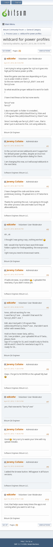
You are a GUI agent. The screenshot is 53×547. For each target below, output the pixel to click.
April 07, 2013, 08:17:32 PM (13, 186)
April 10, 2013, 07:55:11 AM (13, 499)
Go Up (5, 525)
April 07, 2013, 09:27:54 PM (13, 274)
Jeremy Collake (15, 141)
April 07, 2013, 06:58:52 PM (13, 146)
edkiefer (11, 58)
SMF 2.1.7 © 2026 (20, 544)
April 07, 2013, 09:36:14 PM (13, 307)
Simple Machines (33, 544)
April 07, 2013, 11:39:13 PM (13, 401)
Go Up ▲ (29, 541)
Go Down (6, 51)
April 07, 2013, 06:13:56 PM (13, 63)
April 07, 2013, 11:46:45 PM (13, 434)
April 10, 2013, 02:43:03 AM (13, 466)
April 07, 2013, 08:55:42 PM (13, 229)
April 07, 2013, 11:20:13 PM (13, 369)
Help (22, 541)
